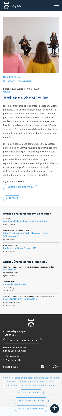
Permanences (12, 356)
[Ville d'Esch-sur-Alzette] (31, 323)
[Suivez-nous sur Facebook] (42, 366)
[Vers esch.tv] (56, 366)
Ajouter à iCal (14, 76)
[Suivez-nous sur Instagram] (48, 366)
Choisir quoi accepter (31, 400)
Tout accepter (31, 392)
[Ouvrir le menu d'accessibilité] (54, 408)
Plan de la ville (13, 360)
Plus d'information (31, 408)
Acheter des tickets (19, 187)
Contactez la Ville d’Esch (23, 340)
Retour (13, 198)
